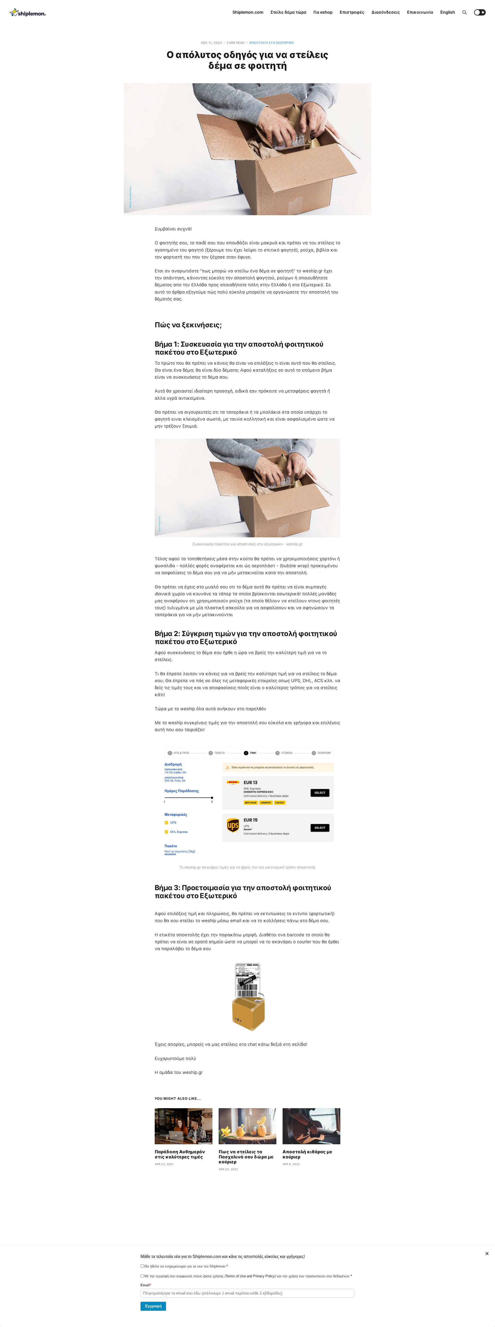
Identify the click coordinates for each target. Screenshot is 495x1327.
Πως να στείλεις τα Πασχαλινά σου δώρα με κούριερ (246, 1156)
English (447, 12)
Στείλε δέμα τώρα (288, 12)
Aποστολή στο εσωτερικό (271, 43)
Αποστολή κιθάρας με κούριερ (307, 1154)
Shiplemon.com (248, 12)
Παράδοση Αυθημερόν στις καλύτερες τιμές (180, 1154)
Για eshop (323, 12)
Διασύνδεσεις (386, 12)
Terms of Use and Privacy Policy (250, 1276)
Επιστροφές (352, 12)
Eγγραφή (153, 1306)
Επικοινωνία (420, 12)
